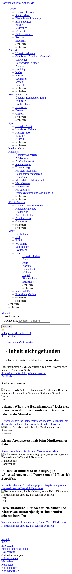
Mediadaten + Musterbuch (29, 180)
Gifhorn (19, 113)
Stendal (19, 81)
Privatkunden (22, 189)
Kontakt (5, 539)
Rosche (19, 37)
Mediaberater (22, 183)
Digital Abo (21, 211)
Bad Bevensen (23, 21)
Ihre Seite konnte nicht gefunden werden (23, 373)
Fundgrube (21, 176)
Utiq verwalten (9, 558)
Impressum (7, 545)
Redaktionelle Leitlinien (14, 548)
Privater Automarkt (25, 170)
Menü (4, 312)
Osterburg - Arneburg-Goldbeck (33, 56)
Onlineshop (21, 221)
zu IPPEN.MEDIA (20, 333)
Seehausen (21, 78)
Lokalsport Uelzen (25, 129)
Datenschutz (8, 551)
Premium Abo (23, 218)
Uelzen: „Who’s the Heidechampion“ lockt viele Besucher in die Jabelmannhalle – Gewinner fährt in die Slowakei (34, 422)
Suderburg (21, 27)
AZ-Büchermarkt (24, 186)
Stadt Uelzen (22, 15)
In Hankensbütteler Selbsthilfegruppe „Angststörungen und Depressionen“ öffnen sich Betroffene (34, 487)
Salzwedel (21, 59)
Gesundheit (28, 268)
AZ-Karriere (22, 157)
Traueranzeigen (23, 167)
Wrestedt (20, 31)
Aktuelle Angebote (25, 208)
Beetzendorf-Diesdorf (27, 62)
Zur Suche (7, 376)
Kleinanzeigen (23, 164)
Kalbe (18, 72)
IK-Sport (20, 135)
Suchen (6, 326)
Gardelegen (21, 69)
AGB (4, 542)
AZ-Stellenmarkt (24, 161)
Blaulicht (20, 40)
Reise (25, 262)
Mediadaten (7, 561)
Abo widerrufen (10, 570)
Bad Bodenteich (24, 34)
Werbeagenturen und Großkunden (34, 192)
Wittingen (20, 100)
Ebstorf (19, 24)
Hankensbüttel (23, 104)
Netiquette (7, 564)
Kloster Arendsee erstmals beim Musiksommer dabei (30, 451)
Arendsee (20, 65)
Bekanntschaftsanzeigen (28, 173)
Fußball (19, 138)
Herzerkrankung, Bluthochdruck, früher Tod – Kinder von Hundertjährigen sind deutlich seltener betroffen (33, 524)
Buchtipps (28, 281)
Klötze (19, 75)
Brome (19, 110)
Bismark (20, 85)
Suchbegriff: (11, 320)
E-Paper (5, 333)
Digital (26, 275)
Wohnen (27, 272)
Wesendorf (21, 107)
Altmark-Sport (23, 132)
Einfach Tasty (30, 278)
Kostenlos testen (24, 215)
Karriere (26, 265)
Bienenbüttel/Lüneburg (28, 18)
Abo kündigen (9, 567)
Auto (25, 259)
